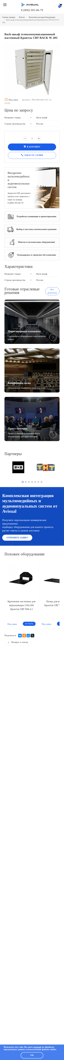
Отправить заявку (17, 538)
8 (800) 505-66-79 (32, 10)
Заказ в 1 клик (32, 155)
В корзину (32, 146)
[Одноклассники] (24, 635)
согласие (37, 1047)
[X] (32, 635)
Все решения (52, 291)
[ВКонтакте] (20, 635)
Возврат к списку (17, 642)
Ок (32, 1055)
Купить (29, 624)
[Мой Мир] (28, 635)
